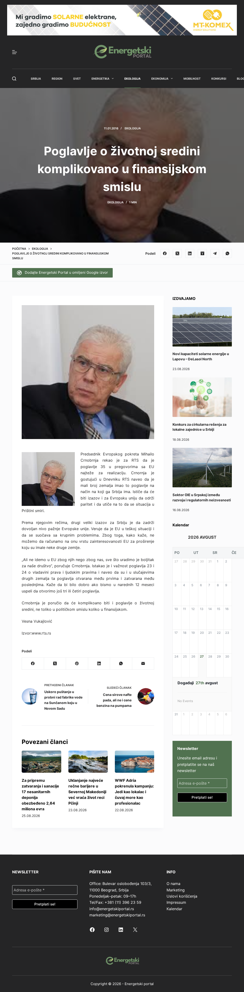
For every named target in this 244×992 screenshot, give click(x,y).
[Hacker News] (202, 253)
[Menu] (14, 52)
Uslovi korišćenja (182, 896)
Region (57, 78)
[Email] (143, 664)
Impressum (176, 902)
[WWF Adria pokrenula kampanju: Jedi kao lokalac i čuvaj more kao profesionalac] (134, 762)
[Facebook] (164, 253)
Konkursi (218, 78)
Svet (77, 78)
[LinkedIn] (189, 253)
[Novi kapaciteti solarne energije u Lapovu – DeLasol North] (202, 327)
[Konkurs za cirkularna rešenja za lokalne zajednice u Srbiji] (202, 397)
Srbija (36, 78)
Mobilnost (192, 78)
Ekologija (132, 78)
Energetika (100, 78)
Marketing (176, 890)
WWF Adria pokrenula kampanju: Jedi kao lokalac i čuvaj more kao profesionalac (134, 792)
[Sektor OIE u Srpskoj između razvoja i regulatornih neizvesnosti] (202, 467)
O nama (173, 883)
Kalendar (174, 908)
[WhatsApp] (227, 253)
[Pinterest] (77, 664)
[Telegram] (214, 253)
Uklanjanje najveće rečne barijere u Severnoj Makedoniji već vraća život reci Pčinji (87, 792)
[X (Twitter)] (177, 253)
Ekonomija (159, 78)
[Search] (14, 79)
